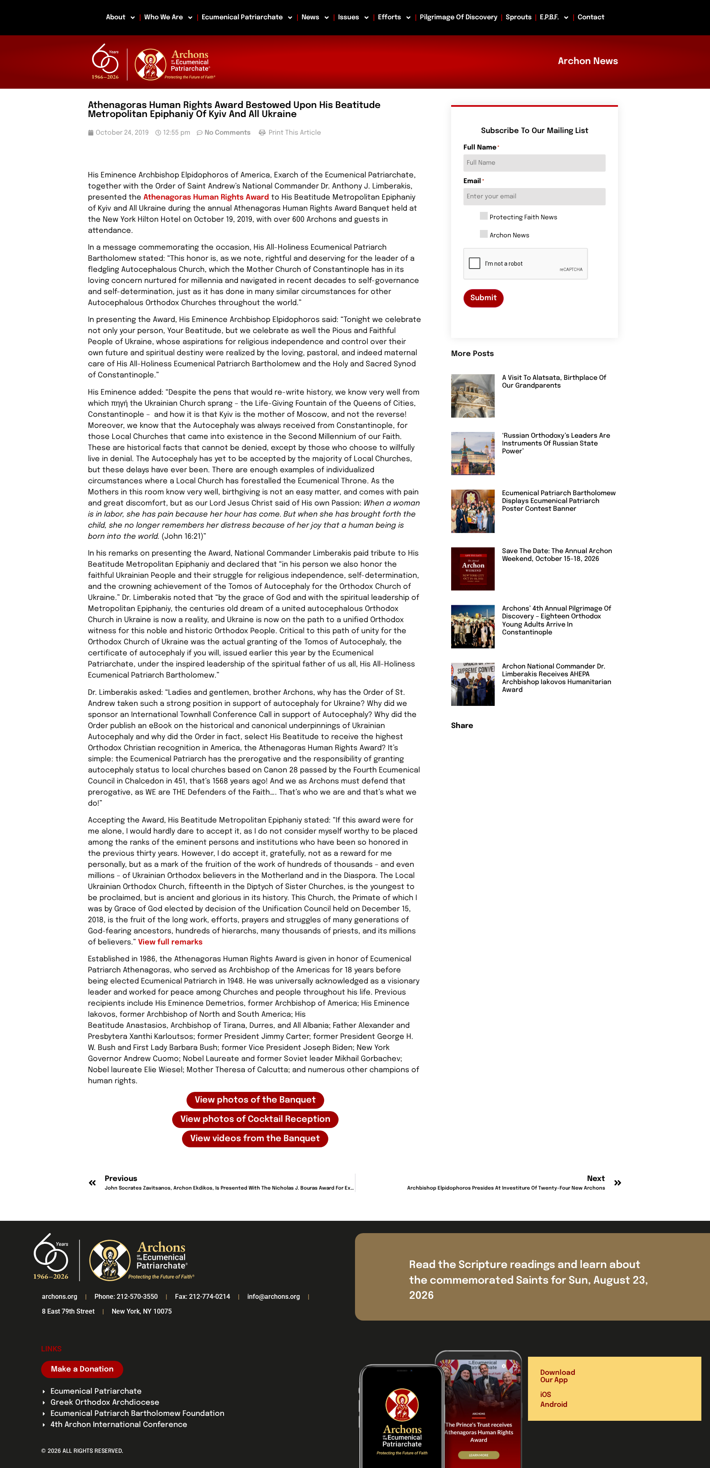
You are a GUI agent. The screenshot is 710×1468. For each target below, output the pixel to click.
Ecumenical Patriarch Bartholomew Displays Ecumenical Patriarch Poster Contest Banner (559, 501)
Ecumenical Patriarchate (242, 17)
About (115, 17)
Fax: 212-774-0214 (202, 1296)
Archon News (509, 236)
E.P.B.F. (549, 17)
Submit (483, 298)
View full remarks (170, 942)
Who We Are (163, 17)
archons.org (59, 1296)
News (310, 17)
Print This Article (294, 132)
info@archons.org (273, 1296)
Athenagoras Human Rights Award (206, 197)
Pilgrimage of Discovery (459, 17)
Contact (591, 17)
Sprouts (519, 17)
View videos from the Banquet (255, 1139)
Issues (348, 17)
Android (553, 1404)
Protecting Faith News (523, 218)
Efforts (389, 17)
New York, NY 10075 (142, 1311)
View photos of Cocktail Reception (255, 1119)
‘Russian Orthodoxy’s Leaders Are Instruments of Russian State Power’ (556, 443)
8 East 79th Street (68, 1311)
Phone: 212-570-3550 (126, 1296)
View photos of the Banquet (255, 1100)
